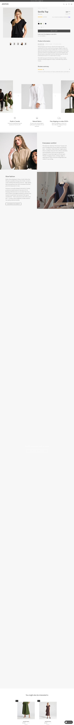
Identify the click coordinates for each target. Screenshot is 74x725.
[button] (40, 69)
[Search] (63, 4)
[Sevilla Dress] (47, 710)
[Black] (38, 23)
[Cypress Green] (41, 23)
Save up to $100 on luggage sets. (37, 0)
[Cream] (43, 23)
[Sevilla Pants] (26, 710)
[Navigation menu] (71, 4)
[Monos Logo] (5, 4)
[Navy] (45, 23)
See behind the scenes (13, 203)
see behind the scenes (36, 451)
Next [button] (30, 22)
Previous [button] (5, 22)
